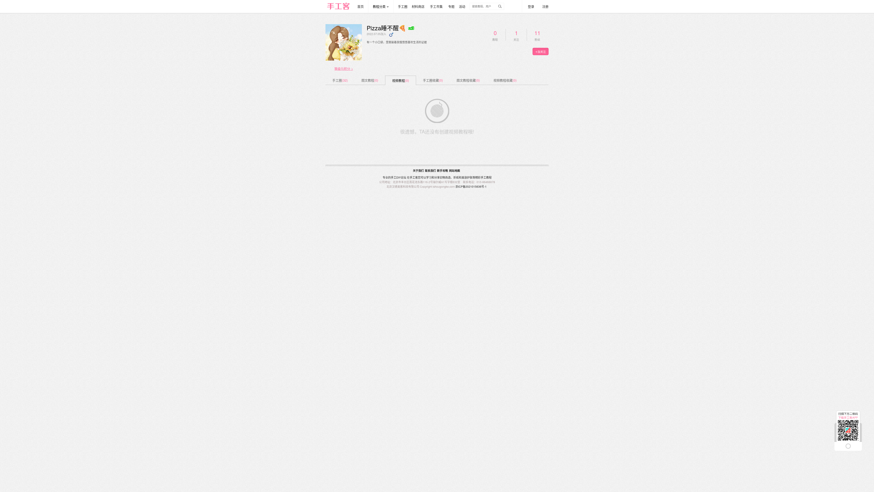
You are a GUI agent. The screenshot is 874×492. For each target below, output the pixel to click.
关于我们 (418, 171)
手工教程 (486, 177)
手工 (393, 177)
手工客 (414, 177)
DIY (398, 177)
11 (537, 33)
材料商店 (418, 6)
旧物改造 (445, 177)
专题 (451, 6)
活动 (462, 6)
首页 (360, 6)
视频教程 (400, 80)
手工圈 (402, 6)
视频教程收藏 (505, 80)
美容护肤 (467, 177)
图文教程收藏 (468, 80)
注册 (545, 6)
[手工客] (341, 4)
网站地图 (454, 171)
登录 (531, 6)
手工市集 (436, 6)
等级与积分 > (343, 68)
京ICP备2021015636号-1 (471, 186)
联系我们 (430, 171)
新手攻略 (442, 171)
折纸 (456, 177)
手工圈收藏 (433, 80)
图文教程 (369, 80)
